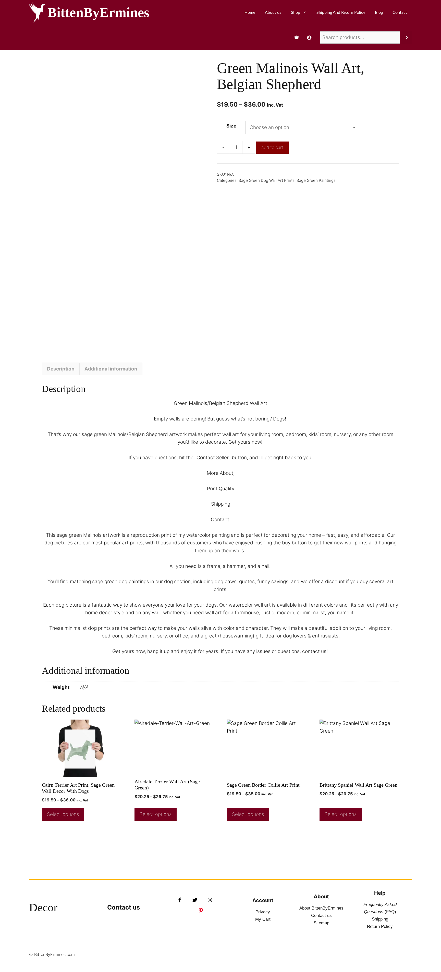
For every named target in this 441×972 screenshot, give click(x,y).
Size (231, 126)
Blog (379, 12)
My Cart (263, 919)
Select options (63, 814)
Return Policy (380, 926)
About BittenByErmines (321, 908)
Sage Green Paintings (316, 180)
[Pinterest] (201, 910)
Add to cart (272, 147)
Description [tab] (61, 369)
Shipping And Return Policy (340, 12)
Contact (400, 12)
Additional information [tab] (110, 369)
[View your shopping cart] (296, 37)
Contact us (123, 907)
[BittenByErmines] (37, 12)
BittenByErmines (98, 12)
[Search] (406, 37)
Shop (295, 12)
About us (273, 12)
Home (249, 12)
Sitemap (321, 922)
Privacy (262, 912)
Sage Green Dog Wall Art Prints (267, 180)
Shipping (380, 919)
